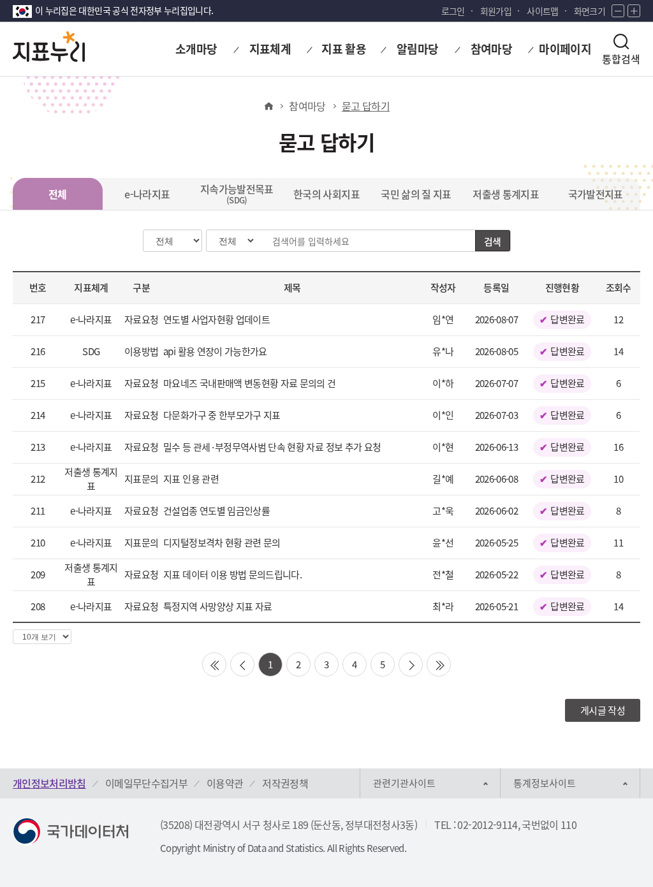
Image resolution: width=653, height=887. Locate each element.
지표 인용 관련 (191, 479)
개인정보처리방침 (49, 783)
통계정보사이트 (544, 783)
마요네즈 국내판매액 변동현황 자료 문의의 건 (249, 383)
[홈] (268, 106)
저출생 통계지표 (506, 194)
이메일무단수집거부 (146, 783)
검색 (492, 242)
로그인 (453, 10)
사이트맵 (542, 10)
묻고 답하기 (366, 106)
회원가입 (495, 10)
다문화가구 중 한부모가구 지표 (222, 415)
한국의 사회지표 (326, 194)
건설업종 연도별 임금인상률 (216, 511)
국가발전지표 (595, 194)
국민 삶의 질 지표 (416, 194)
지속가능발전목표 (237, 193)
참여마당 (307, 106)
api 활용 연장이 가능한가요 (215, 351)
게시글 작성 (602, 710)
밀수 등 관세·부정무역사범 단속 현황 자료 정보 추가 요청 (272, 447)
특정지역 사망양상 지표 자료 (217, 606)
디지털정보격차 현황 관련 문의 (222, 543)
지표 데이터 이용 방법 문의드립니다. (232, 575)
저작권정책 (285, 783)
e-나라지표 (147, 194)
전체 (57, 194)
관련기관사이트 (404, 783)
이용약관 (225, 783)
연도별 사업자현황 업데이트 (216, 319)
